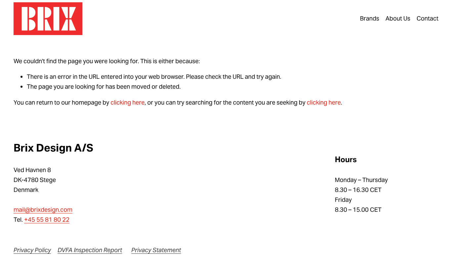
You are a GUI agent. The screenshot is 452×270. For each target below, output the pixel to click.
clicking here (128, 102)
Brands (369, 18)
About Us (397, 18)
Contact (427, 18)
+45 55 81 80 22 (46, 219)
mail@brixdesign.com (43, 209)
